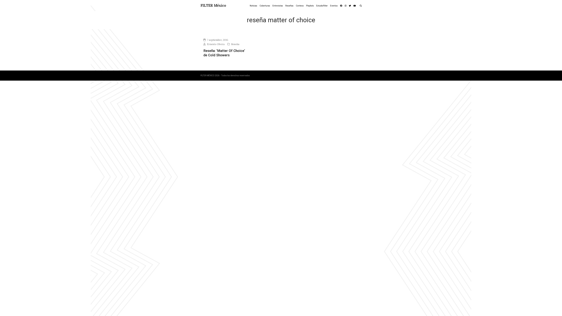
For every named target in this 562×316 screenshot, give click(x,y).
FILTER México (213, 5)
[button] (361, 5)
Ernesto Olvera (216, 44)
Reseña (235, 44)
